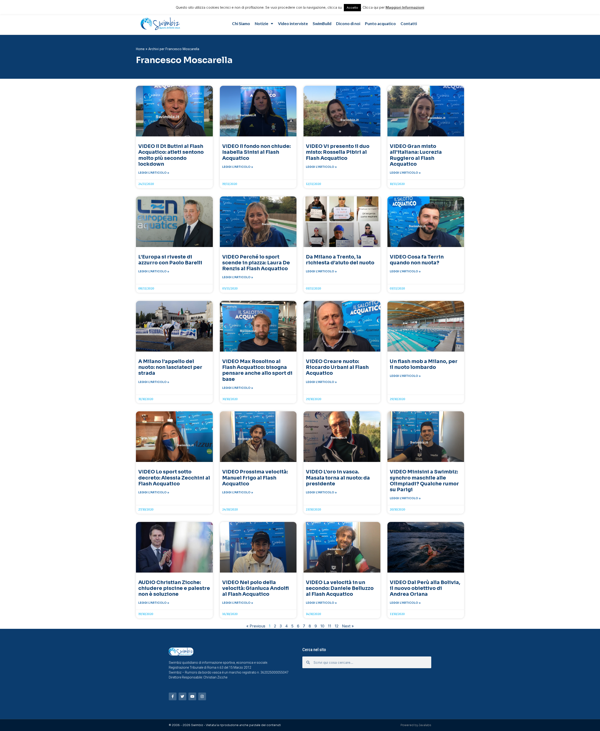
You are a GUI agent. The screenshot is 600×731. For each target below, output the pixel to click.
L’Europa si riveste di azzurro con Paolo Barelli (170, 260)
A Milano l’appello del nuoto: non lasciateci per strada (170, 367)
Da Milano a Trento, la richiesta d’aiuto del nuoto (340, 260)
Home (140, 49)
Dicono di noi (348, 23)
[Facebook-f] (172, 696)
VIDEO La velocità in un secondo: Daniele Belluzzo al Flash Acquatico (340, 588)
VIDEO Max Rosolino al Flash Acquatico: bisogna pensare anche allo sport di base (257, 370)
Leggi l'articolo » (153, 172)
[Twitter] (182, 696)
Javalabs (425, 725)
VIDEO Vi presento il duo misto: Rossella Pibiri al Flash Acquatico (337, 152)
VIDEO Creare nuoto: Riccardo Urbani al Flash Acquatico (337, 367)
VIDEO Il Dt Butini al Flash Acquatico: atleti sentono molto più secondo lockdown (171, 155)
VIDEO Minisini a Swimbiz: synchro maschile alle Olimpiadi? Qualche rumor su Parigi (424, 481)
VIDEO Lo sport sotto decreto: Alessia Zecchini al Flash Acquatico (174, 478)
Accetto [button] (352, 7)
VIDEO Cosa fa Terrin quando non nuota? (417, 260)
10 (322, 626)
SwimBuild (322, 23)
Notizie (261, 23)
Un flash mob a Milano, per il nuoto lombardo (424, 364)
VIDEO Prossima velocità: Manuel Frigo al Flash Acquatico (255, 478)
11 (329, 626)
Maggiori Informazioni (405, 7)
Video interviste (293, 23)
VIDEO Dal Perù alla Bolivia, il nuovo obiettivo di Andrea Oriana (425, 588)
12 (336, 626)
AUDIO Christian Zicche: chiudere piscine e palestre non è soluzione (174, 588)
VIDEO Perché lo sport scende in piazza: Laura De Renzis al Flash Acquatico (256, 263)
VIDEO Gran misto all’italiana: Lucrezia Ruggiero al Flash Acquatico (416, 155)
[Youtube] (192, 696)
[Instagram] (202, 696)
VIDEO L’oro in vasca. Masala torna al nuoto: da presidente (338, 478)
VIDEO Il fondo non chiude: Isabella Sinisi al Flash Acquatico (256, 152)
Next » (348, 626)
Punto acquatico (380, 23)
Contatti (409, 23)
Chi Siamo (241, 23)
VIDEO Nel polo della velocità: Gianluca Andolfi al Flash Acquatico (255, 588)
